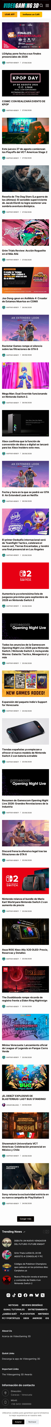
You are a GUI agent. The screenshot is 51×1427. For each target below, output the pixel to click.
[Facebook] (25, 1295)
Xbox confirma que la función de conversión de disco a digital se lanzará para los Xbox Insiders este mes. (25, 444)
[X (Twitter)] (42, 1295)
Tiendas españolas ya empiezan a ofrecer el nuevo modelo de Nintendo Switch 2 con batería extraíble (24, 752)
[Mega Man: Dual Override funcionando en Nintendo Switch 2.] (25, 375)
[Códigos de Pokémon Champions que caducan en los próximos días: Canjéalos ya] (7, 1267)
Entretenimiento (37, 1309)
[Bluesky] (37, 1295)
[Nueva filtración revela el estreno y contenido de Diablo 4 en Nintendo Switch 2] (7, 1280)
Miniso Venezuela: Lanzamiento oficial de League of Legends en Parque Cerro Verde (25, 1048)
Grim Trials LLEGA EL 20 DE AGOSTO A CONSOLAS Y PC (28, 1255)
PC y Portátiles (11, 1318)
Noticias (13, 1305)
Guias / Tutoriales (14, 1309)
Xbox (26, 1318)
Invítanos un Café (31, 14)
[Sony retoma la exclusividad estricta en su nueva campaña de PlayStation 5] (25, 1176)
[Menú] (47, 5)
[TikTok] (14, 1295)
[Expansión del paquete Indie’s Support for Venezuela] (25, 684)
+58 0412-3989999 (21, 1404)
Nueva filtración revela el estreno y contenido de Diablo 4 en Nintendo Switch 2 (30, 1280)
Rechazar (32, 1422)
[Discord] (31, 1295)
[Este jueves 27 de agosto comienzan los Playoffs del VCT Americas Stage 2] (25, 131)
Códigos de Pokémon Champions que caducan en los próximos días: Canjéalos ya (31, 1267)
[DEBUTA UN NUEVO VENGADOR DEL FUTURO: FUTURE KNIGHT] (7, 1242)
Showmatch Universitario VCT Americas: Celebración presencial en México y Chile (24, 1146)
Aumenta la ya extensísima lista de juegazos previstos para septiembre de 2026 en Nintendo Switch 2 (25, 597)
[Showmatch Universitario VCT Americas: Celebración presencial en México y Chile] (25, 1125)
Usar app (10, 14)
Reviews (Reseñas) (32, 1305)
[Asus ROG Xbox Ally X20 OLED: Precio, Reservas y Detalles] (25, 931)
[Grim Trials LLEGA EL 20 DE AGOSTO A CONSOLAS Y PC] (7, 1255)
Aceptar (18, 1422)
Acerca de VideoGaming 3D (16, 1336)
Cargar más (25, 1218)
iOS (47, 1318)
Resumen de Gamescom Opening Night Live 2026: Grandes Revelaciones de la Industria (25, 803)
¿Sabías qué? (9, 1314)
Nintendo (43, 1314)
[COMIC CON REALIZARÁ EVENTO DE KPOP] (25, 83)
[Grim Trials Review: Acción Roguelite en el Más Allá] (25, 232)
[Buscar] (41, 5)
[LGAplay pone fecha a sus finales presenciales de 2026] (25, 35)
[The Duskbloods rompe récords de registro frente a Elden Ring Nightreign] (25, 979)
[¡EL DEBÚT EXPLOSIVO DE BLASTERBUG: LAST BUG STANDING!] (25, 1078)
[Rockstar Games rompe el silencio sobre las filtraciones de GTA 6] (25, 328)
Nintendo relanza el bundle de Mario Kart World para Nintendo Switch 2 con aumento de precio (25, 902)
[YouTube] (20, 1295)
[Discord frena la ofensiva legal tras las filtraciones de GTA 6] (25, 833)
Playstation (27, 1314)
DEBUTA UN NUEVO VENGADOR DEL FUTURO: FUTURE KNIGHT (30, 1242)
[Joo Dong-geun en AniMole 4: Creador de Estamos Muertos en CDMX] (25, 280)
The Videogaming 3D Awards (17, 1374)
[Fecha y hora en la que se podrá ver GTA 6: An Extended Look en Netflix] (25, 474)
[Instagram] (8, 1295)
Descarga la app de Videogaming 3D (21, 1358)
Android (37, 1318)
